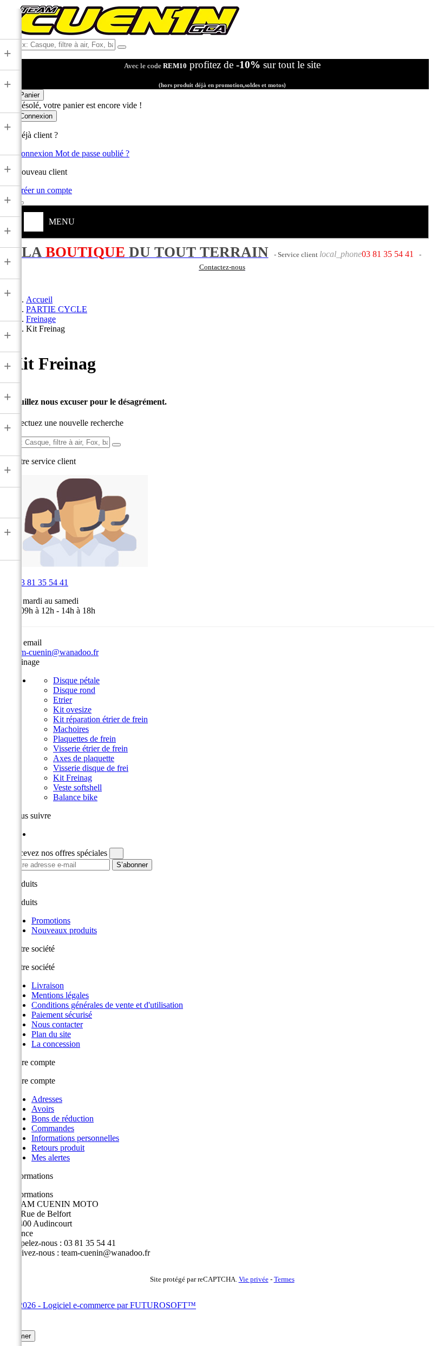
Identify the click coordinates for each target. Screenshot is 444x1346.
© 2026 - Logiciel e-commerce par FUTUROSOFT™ (103, 1305)
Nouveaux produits (64, 930)
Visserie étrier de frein (90, 748)
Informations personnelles (75, 1138)
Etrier (62, 699)
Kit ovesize (72, 709)
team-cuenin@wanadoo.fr (54, 652)
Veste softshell (77, 787)
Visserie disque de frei (90, 768)
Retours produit (57, 1147)
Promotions (50, 920)
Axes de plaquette (83, 758)
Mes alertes (50, 1157)
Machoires (71, 729)
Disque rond (74, 690)
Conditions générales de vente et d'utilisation (107, 1005)
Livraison (47, 985)
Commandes (52, 1128)
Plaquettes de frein (84, 738)
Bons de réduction (62, 1118)
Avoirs (42, 1108)
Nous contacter (57, 1024)
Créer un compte (43, 190)
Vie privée (254, 1279)
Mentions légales (60, 995)
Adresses (46, 1099)
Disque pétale (76, 680)
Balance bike (75, 797)
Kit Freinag (72, 777)
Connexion (35, 153)
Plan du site (51, 1034)
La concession (55, 1043)
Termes (284, 1279)
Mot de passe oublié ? (92, 153)
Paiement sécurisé (61, 1014)
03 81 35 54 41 (39, 582)
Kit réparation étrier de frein (100, 719)
